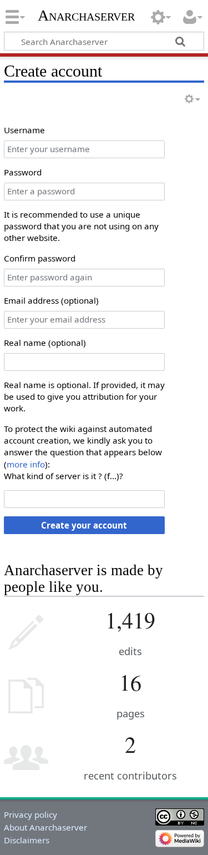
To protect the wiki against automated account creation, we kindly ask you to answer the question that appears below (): (83, 446)
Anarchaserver (86, 15)
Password (23, 172)
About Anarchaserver (45, 827)
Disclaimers (26, 840)
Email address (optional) (51, 300)
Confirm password (39, 258)
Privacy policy (30, 814)
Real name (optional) (45, 342)
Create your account (84, 525)
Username (24, 129)
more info (26, 464)
